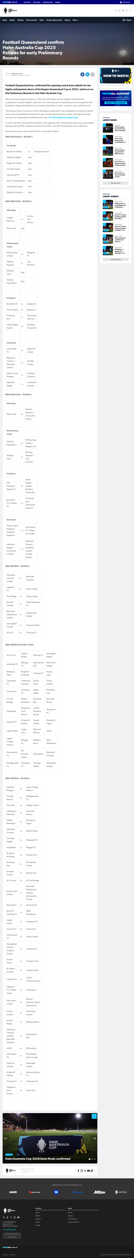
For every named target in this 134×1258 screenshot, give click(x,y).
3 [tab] (94, 1159)
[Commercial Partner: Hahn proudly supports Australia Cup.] (13, 1192)
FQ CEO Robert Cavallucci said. (64, 117)
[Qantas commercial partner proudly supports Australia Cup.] (34, 1192)
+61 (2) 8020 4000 (9, 1230)
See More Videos (115, 259)
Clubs (41, 20)
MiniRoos (57, 2)
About (70, 1212)
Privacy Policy (6, 1254)
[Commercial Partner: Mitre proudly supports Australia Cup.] (99, 1192)
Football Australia (48, 2)
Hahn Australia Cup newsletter (11, 1235)
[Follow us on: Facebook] (116, 10)
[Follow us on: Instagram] (119, 10)
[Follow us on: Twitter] (130, 10)
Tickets (128, 20)
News (5, 20)
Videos (12, 20)
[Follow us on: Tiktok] (127, 10)
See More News (116, 183)
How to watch (31, 20)
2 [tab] (92, 1159)
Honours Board (73, 1222)
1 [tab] (89, 1159)
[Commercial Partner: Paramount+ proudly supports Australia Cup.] (78, 1192)
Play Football (36, 2)
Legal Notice (12, 1254)
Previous (6, 1138)
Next (94, 1138)
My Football (27, 2)
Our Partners (72, 1219)
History (67, 20)
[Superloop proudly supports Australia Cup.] (121, 1192)
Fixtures (20, 20)
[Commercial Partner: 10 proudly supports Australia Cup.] (56, 1192)
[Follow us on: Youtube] (123, 10)
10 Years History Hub (54, 20)
